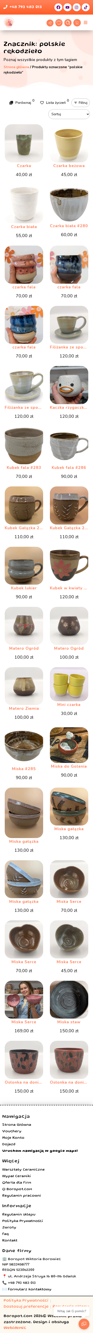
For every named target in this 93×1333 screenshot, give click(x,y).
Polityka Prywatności (22, 1221)
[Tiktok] (86, 7)
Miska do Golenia (69, 766)
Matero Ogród (24, 648)
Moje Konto (13, 1138)
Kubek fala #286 (69, 467)
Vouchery (11, 1131)
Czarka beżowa (69, 165)
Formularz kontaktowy (29, 1289)
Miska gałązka (24, 841)
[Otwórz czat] (84, 1324)
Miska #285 (24, 768)
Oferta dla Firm (16, 1183)
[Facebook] (58, 7)
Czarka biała (24, 226)
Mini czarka (69, 704)
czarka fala (24, 287)
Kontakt (9, 1240)
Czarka (24, 165)
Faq (5, 1234)
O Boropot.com (17, 1189)
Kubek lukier (24, 588)
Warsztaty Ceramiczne (23, 1170)
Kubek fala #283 (24, 467)
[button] (85, 22)
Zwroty (9, 1227)
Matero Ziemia (24, 708)
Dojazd (8, 1144)
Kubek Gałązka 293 (70, 528)
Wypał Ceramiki (16, 1176)
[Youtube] (67, 7)
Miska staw (69, 1022)
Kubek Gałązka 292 (25, 528)
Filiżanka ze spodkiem (28, 407)
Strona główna (16, 67)
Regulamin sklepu (18, 1214)
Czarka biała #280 (69, 226)
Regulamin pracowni (21, 1196)
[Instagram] (77, 7)
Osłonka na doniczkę (26, 1082)
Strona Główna (16, 1125)
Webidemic (15, 1328)
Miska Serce (69, 901)
